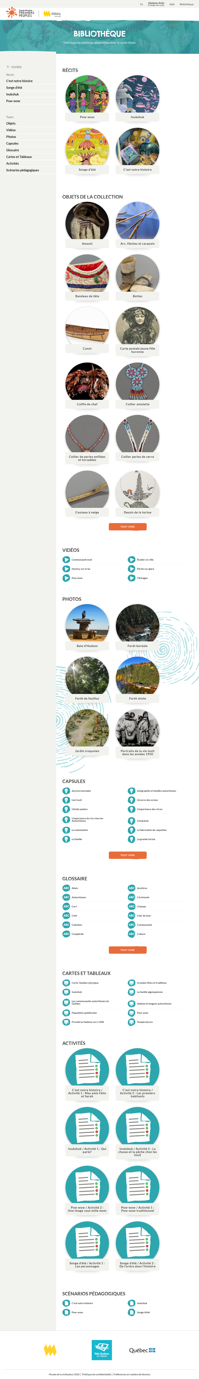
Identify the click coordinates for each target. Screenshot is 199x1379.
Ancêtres (142, 888)
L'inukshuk (143, 820)
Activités (12, 163)
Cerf (74, 906)
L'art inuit (77, 799)
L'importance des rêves (149, 809)
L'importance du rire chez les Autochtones (87, 819)
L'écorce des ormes (147, 799)
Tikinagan (142, 577)
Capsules (12, 143)
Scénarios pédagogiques (22, 170)
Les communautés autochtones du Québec (90, 1002)
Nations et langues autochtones (154, 1003)
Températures (145, 1021)
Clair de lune (144, 915)
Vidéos (11, 130)
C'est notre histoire (19, 81)
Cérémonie (143, 897)
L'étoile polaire (80, 809)
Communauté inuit (82, 559)
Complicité (78, 933)
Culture (141, 933)
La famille (77, 839)
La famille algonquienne (150, 991)
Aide (171, 4)
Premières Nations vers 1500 (88, 1021)
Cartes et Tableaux (19, 157)
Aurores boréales (81, 790)
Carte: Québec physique (85, 982)
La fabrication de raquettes (152, 829)
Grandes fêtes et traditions (152, 982)
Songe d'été (14, 87)
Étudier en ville (145, 559)
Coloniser (77, 924)
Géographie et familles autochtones (156, 790)
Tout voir (127, 526)
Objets (11, 123)
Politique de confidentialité (96, 1374)
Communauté (144, 924)
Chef (74, 915)
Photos (11, 137)
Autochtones (79, 897)
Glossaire (12, 150)
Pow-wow (13, 101)
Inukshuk (12, 94)
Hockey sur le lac (81, 568)
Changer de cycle (156, 5)
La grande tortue (146, 839)
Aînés (75, 888)
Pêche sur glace (145, 568)
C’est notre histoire (82, 1303)
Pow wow (77, 577)
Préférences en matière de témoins (131, 1374)
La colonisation (80, 829)
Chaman (141, 906)
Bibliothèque (187, 4)
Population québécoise (84, 1012)
